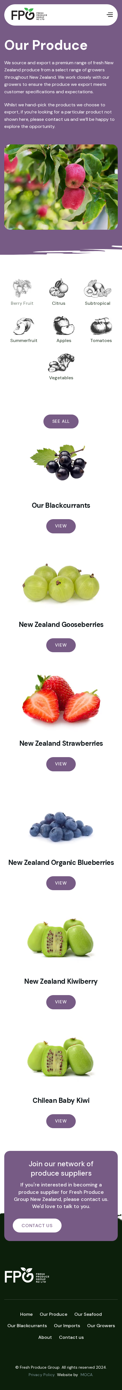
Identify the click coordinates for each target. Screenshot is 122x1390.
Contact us (71, 1337)
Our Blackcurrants (61, 505)
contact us (57, 119)
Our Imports (67, 1326)
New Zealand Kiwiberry (61, 981)
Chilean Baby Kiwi (61, 1100)
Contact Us (37, 1226)
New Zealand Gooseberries (61, 624)
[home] (57, 15)
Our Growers (101, 1326)
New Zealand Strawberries (61, 743)
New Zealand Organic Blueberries (61, 862)
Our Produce (53, 1314)
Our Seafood (88, 1314)
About (45, 1337)
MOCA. (87, 1374)
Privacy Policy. (42, 1374)
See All (61, 421)
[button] (109, 15)
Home (26, 1314)
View (61, 526)
